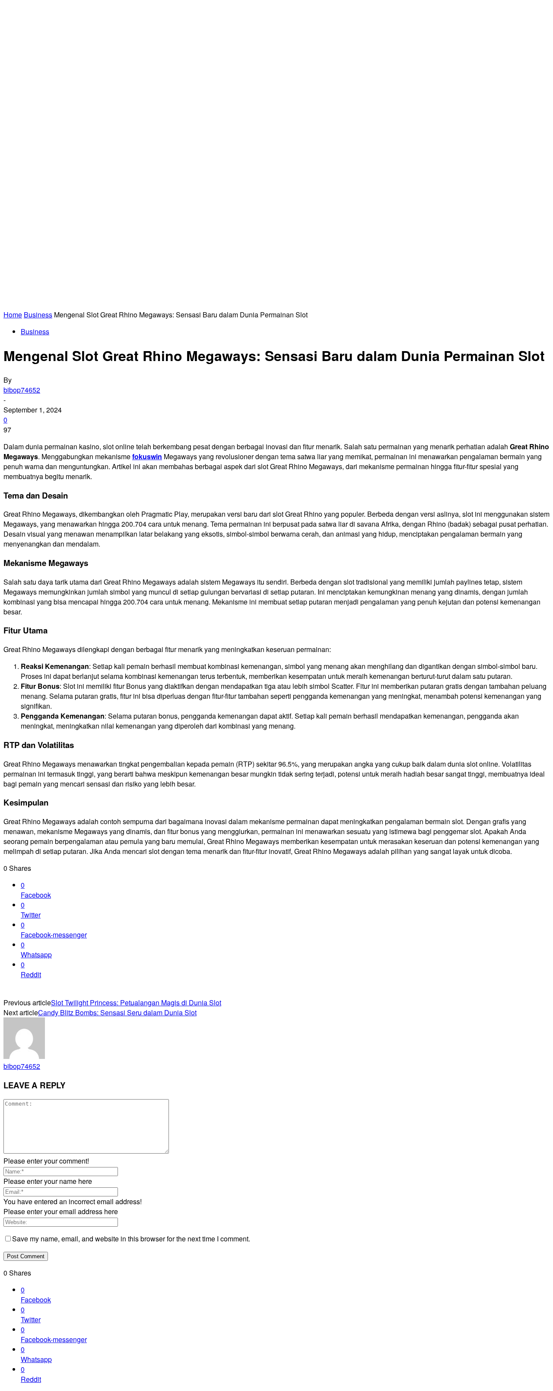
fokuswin (147, 456)
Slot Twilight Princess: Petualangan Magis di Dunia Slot (136, 1002)
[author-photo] (24, 1056)
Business (38, 315)
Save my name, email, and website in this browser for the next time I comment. (131, 1239)
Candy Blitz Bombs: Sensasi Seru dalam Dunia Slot (117, 1012)
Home (12, 315)
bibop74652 (21, 390)
